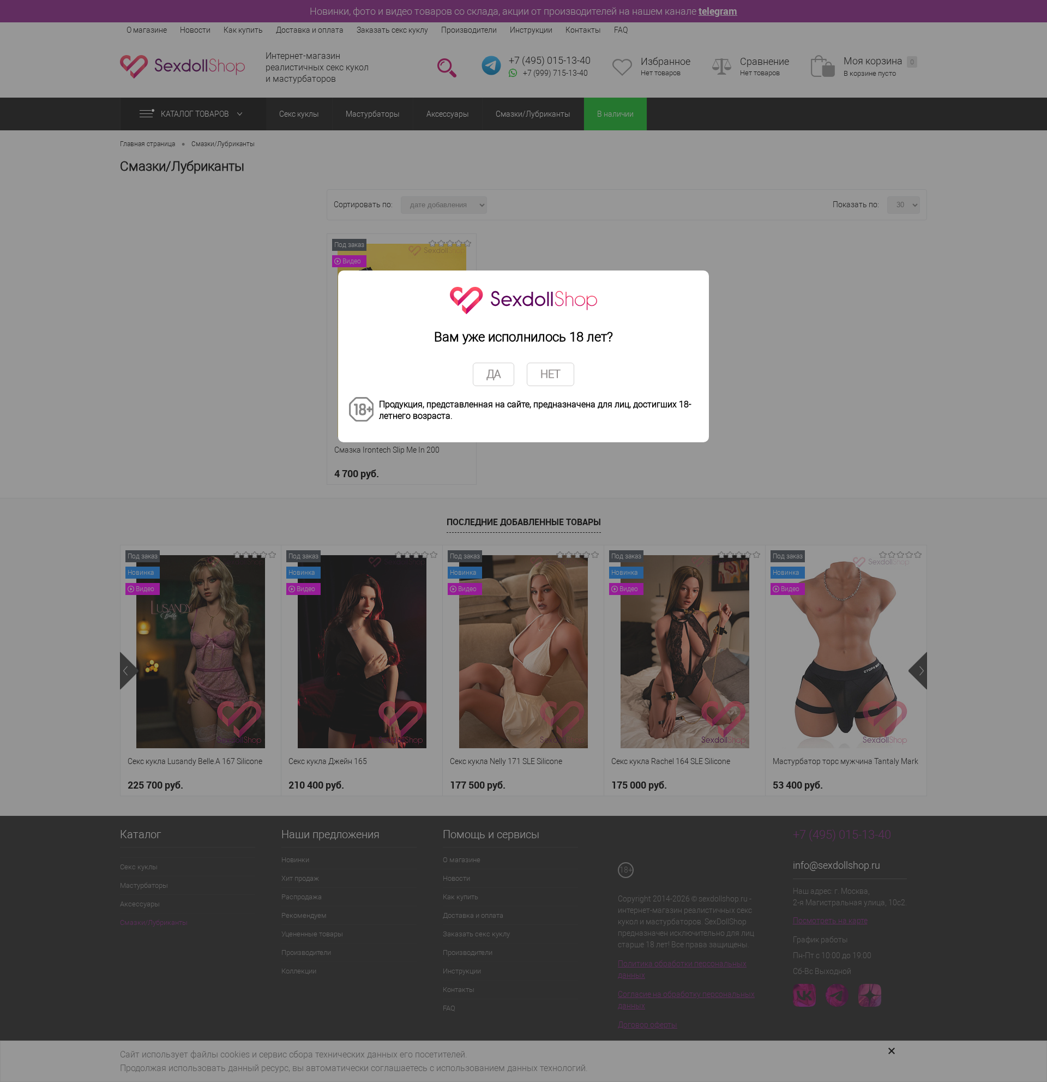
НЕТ (550, 374)
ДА (493, 374)
